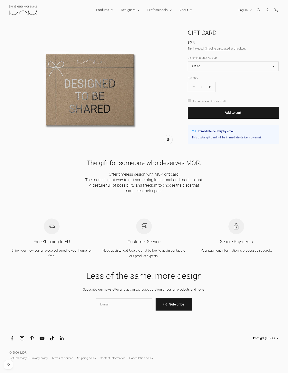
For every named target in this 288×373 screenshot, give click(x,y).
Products (102, 10)
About (183, 10)
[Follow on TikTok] (52, 338)
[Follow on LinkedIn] (62, 338)
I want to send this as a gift (209, 101)
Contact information (112, 358)
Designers (128, 10)
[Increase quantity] (209, 86)
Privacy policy (39, 358)
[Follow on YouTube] (42, 338)
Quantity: (193, 77)
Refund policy (18, 358)
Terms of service (62, 358)
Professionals (157, 10)
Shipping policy (86, 358)
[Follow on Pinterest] (32, 338)
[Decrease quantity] (193, 86)
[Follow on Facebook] (12, 338)
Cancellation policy (141, 358)
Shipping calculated (217, 48)
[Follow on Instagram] (22, 338)
